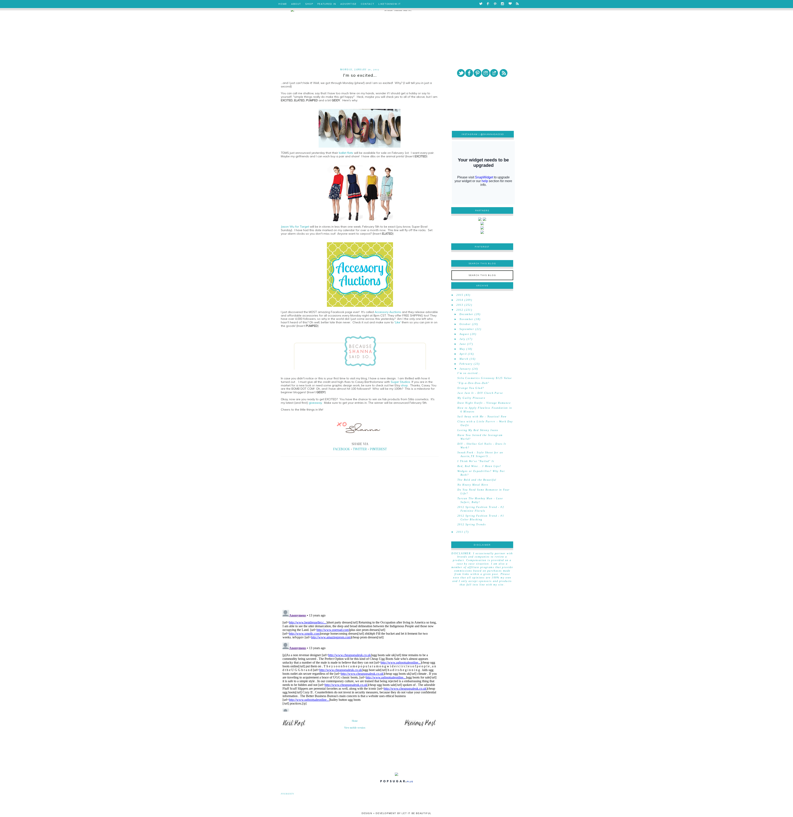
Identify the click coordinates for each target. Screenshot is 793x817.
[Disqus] (360, 549)
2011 (459, 531)
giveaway (315, 403)
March (464, 358)
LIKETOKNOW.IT (389, 3)
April (463, 353)
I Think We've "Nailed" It (475, 461)
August (464, 334)
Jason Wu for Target (295, 226)
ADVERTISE (348, 3)
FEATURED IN (326, 3)
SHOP (309, 3)
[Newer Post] (294, 726)
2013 (459, 304)
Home (355, 720)
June (462, 344)
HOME (282, 3)
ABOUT (296, 3)
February (466, 363)
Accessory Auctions (388, 312)
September (466, 329)
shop (404, 385)
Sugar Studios (400, 382)
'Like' (397, 322)
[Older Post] (420, 726)
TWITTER (360, 449)
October (465, 324)
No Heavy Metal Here (472, 484)
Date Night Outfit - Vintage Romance (484, 402)
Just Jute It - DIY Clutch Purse (480, 393)
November (466, 319)
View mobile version (354, 727)
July (462, 339)
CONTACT (367, 3)
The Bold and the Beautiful (476, 479)
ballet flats (346, 153)
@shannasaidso (492, 134)
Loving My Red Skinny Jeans (477, 430)
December (466, 314)
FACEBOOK (341, 449)
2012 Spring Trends (471, 524)
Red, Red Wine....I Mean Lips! (479, 466)
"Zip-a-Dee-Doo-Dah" (473, 383)
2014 (459, 300)
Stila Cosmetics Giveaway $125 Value (484, 378)
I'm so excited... (469, 373)
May (462, 349)
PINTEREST (378, 449)
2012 (459, 309)
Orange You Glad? (470, 388)
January (465, 368)
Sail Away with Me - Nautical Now (482, 416)
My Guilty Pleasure (471, 398)
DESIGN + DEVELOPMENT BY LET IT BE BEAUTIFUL (396, 813)
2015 (459, 295)
